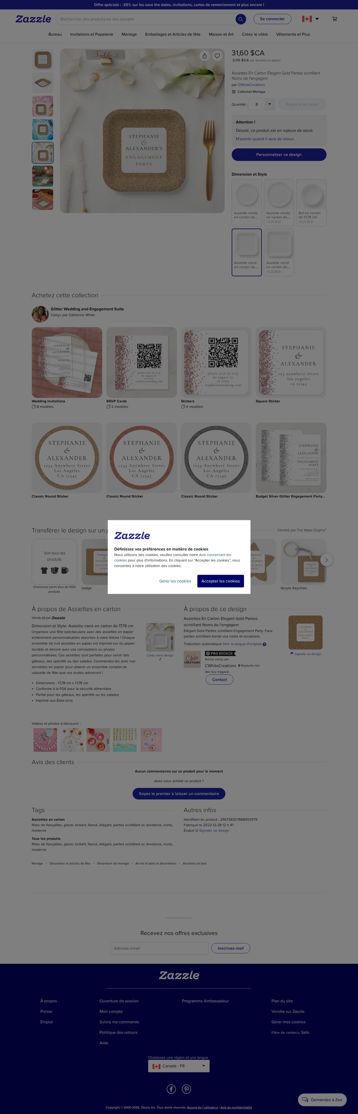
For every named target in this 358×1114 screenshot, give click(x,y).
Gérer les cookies (175, 581)
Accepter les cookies (221, 581)
